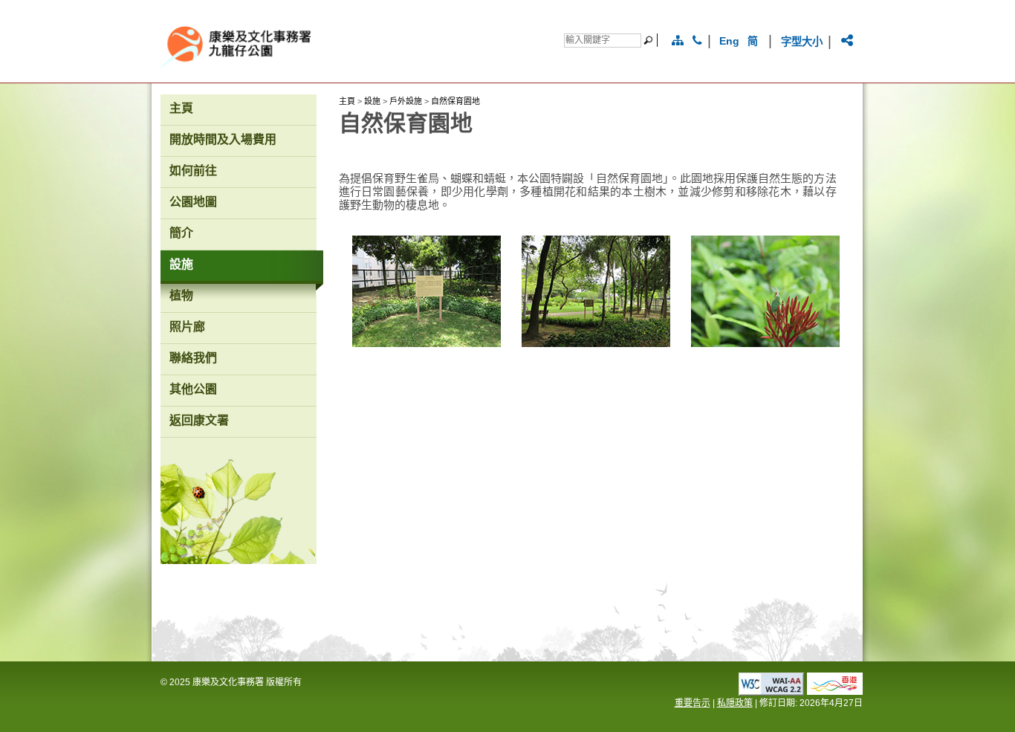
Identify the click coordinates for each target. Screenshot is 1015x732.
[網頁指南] (677, 40)
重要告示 (692, 703)
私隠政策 (735, 703)
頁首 (882, 697)
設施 (372, 101)
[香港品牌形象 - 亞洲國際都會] (835, 690)
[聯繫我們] (697, 40)
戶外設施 (405, 101)
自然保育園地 (455, 101)
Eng (729, 41)
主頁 (347, 101)
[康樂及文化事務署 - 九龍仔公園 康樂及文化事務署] (346, 65)
